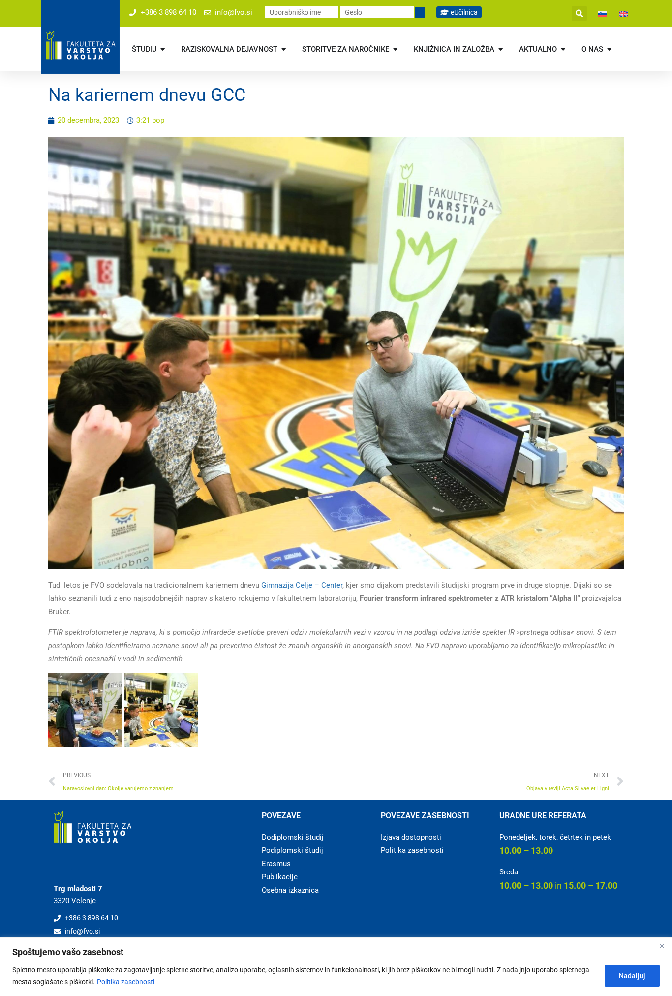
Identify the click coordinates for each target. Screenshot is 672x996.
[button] (579, 13)
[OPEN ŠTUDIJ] (162, 49)
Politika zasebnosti (125, 982)
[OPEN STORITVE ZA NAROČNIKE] (395, 49)
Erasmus (276, 863)
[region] (336, 966)
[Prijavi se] (420, 12)
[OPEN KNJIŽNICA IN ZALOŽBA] (500, 49)
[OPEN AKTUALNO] (563, 49)
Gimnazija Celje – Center (301, 585)
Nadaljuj (632, 976)
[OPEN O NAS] (609, 49)
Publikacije (280, 876)
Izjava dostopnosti (411, 837)
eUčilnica (463, 12)
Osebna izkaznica (290, 890)
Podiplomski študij (292, 850)
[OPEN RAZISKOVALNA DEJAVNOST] (283, 49)
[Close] (662, 946)
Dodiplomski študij (293, 837)
